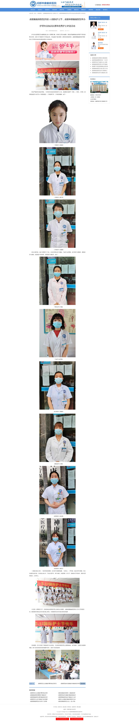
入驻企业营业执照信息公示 (76, 719)
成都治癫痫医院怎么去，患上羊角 (66, 701)
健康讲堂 (74, 706)
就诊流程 (98, 9)
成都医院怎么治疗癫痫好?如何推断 (39, 699)
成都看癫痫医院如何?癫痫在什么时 (67, 697)
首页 (35, 13)
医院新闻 (54, 9)
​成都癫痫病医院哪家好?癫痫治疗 (38, 695)
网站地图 (79, 706)
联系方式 (60, 706)
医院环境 (62, 9)
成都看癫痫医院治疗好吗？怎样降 (38, 701)
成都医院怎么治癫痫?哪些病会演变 (39, 693)
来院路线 (91, 9)
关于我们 (55, 706)
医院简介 (40, 9)
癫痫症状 (76, 9)
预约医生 (105, 9)
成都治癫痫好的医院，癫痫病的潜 (66, 693)
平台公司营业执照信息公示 (62, 719)
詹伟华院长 (100, 42)
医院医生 (47, 9)
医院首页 (33, 9)
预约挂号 (101, 29)
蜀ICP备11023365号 (71, 709)
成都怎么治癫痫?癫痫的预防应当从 (67, 699)
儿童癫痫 (69, 9)
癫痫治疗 (83, 9)
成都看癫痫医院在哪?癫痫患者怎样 (39, 697)
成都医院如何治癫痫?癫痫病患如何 (67, 695)
